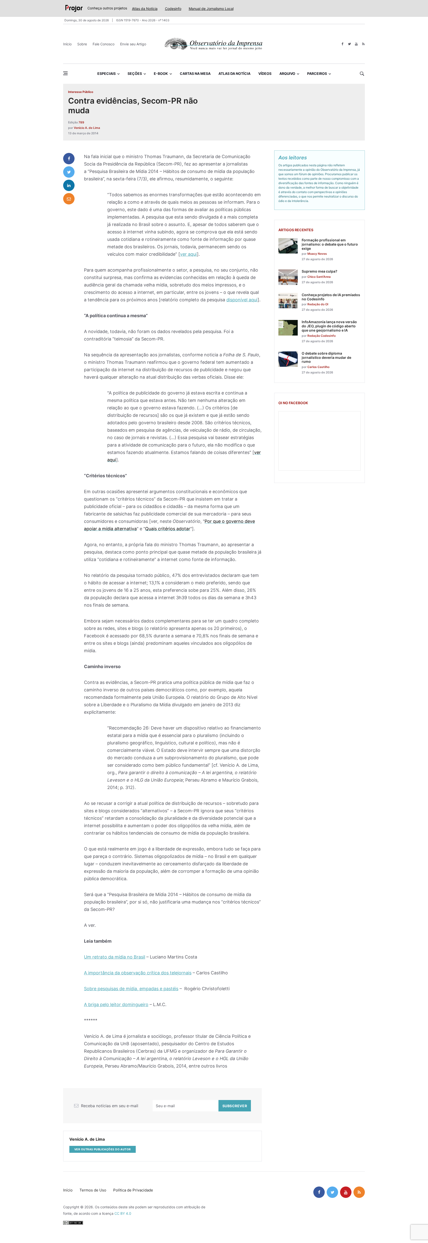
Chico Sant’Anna (319, 277)
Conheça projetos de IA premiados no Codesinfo (331, 297)
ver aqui (188, 254)
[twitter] (349, 44)
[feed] (363, 44)
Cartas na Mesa (195, 73)
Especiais (106, 73)
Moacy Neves (317, 253)
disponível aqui (242, 299)
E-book (161, 73)
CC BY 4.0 (122, 1213)
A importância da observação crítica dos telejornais (137, 972)
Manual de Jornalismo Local (211, 8)
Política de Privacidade (133, 1190)
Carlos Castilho (318, 367)
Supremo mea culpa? (319, 271)
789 (81, 122)
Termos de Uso (93, 1190)
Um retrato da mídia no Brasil (114, 957)
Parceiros (317, 73)
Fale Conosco (103, 44)
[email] (69, 198)
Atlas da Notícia (145, 8)
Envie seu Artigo (133, 44)
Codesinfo (173, 8)
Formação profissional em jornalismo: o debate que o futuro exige (330, 244)
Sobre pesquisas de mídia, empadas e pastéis (131, 988)
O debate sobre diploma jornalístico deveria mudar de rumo (326, 357)
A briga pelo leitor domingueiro (116, 1004)
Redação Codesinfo (321, 336)
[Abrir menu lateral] (65, 73)
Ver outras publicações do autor (102, 1149)
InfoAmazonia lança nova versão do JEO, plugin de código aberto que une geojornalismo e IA (329, 326)
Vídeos (264, 73)
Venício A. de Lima (87, 128)
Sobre (82, 44)
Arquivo (287, 73)
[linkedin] (69, 185)
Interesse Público (80, 92)
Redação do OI (317, 304)
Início (67, 44)
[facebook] (342, 44)
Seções (135, 73)
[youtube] (356, 44)
